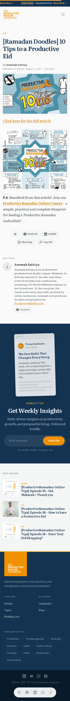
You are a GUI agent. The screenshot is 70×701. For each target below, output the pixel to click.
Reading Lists (12, 617)
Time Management (35, 639)
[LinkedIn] (24, 676)
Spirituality (56, 639)
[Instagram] (38, 676)
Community (46, 604)
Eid (4, 33)
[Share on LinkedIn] (35, 692)
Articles (8, 604)
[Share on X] (19, 692)
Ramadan (12, 646)
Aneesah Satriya (16, 65)
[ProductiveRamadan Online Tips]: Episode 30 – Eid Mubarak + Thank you (43, 491)
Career (26, 653)
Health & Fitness (44, 646)
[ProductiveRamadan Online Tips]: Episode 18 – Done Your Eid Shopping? (43, 534)
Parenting (11, 653)
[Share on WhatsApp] (43, 692)
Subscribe (54, 441)
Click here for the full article (27, 120)
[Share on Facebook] (27, 692)
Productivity (13, 639)
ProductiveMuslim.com (28, 303)
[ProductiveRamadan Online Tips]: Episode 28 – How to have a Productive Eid (44, 512)
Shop (42, 610)
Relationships (42, 653)
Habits (27, 646)
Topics (8, 610)
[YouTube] (31, 676)
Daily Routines (14, 660)
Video (24, 484)
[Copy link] (51, 692)
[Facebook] (46, 676)
